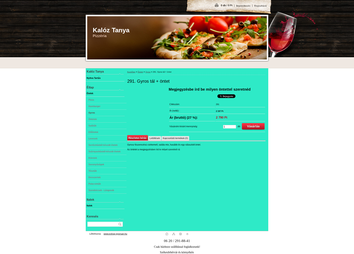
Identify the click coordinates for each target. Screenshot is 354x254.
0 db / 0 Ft (226, 5)
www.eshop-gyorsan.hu (115, 234)
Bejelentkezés (243, 6)
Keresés (92, 216)
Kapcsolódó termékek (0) (175, 138)
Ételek (140, 72)
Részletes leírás (137, 138)
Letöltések (155, 138)
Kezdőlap (131, 72)
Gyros (147, 72)
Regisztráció (260, 6)
